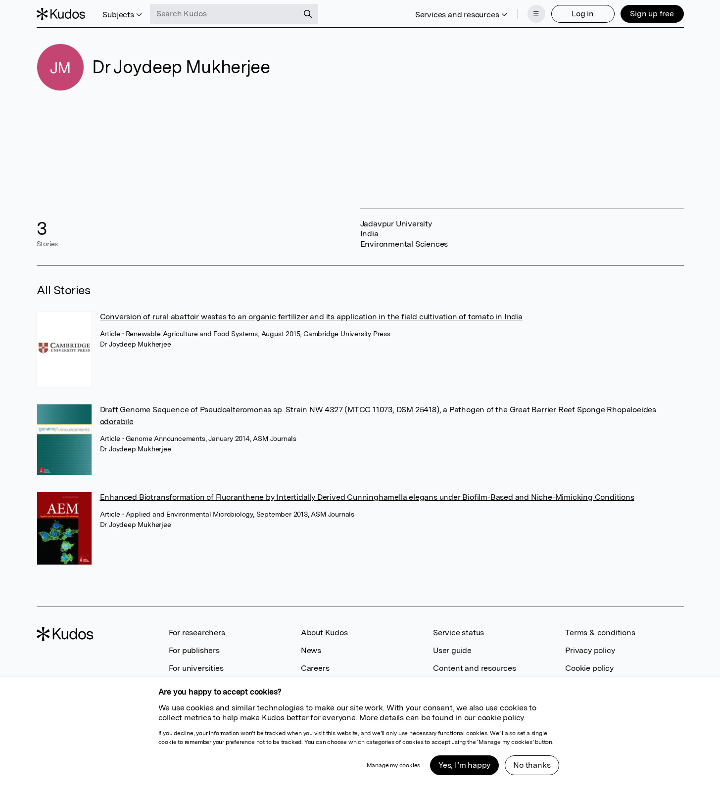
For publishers (194, 650)
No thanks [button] (531, 765)
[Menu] (536, 14)
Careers (315, 668)
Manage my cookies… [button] (395, 765)
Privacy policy (590, 650)
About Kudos (324, 632)
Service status (458, 632)
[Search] (308, 13)
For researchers (197, 632)
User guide (452, 650)
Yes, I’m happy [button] (464, 765)
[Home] (61, 14)
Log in (583, 13)
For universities (196, 668)
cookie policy (501, 717)
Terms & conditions (600, 632)
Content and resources (474, 668)
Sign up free (652, 13)
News (311, 650)
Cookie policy (589, 668)
